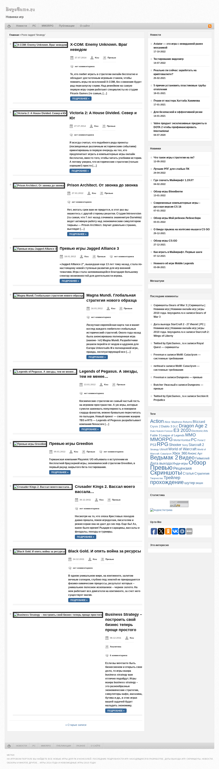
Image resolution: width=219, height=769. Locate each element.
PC (34, 25)
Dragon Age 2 (193, 425)
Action (157, 421)
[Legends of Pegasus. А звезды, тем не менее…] (45, 371)
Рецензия (182, 468)
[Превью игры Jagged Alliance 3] (35, 248)
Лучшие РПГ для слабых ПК (171, 168)
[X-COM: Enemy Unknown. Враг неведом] (40, 44)
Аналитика (115, 646)
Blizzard (199, 422)
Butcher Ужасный (165, 384)
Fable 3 (155, 435)
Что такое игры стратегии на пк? (174, 157)
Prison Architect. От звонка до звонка (102, 185)
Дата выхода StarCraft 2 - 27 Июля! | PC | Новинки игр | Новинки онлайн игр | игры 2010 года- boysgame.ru (179, 328)
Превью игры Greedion (71, 443)
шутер (189, 483)
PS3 (153, 445)
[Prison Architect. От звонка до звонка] (39, 185)
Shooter (175, 445)
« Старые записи (75, 724)
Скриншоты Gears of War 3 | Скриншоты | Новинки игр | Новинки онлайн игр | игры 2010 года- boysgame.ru (179, 309)
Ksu (97, 57)
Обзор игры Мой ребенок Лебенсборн (177, 218)
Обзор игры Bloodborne (168, 191)
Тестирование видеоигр (168, 59)
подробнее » (80, 98)
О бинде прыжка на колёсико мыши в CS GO (182, 229)
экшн (199, 483)
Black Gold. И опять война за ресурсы (104, 551)
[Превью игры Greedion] (30, 444)
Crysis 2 (155, 426)
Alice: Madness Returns (178, 422)
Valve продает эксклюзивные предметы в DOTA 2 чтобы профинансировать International (180, 127)
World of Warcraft (182, 449)
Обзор (197, 462)
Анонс (192, 453)
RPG (162, 444)
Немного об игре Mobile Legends (174, 263)
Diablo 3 (166, 426)
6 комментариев (118, 655)
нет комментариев (85, 66)
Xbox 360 (179, 453)
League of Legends (173, 435)
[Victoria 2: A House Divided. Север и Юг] (40, 113)
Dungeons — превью (189, 377)
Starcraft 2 (196, 445)
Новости (21, 25)
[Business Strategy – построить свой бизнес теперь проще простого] (58, 614)
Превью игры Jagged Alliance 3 (89, 248)
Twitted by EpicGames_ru (169, 343)
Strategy (154, 449)
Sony (185, 445)
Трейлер (172, 477)
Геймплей (202, 458)
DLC (175, 426)
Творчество (156, 478)
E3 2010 (182, 430)
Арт (199, 453)
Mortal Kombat (181, 440)
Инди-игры (180, 463)
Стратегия (201, 473)
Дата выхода (161, 463)
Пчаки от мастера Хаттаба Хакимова (177, 100)
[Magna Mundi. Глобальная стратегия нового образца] (48, 295)
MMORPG (47, 25)
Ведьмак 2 (164, 457)
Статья (188, 473)
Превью (112, 57)
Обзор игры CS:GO (165, 240)
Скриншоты (166, 472)
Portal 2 (201, 440)
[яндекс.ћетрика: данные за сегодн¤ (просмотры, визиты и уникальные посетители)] (161, 510)
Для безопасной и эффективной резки (178, 112)
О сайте (85, 25)
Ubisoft (164, 449)
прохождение (167, 482)
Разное (81, 746)
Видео (187, 458)
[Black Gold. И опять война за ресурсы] (39, 551)
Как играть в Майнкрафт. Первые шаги (178, 252)
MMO (190, 434)
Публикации (66, 25)
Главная (14, 35)
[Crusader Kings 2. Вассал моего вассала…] (43, 487)
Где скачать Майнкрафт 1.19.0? (174, 180)
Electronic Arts (199, 431)
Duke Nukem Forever (161, 431)
